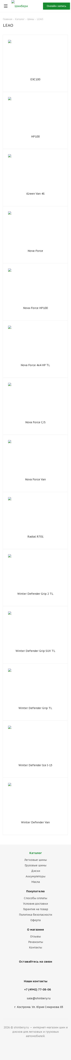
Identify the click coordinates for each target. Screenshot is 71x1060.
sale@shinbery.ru (39, 998)
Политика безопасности (35, 914)
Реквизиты (35, 942)
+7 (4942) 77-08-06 (37, 989)
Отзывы (35, 936)
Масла (35, 882)
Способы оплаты (35, 898)
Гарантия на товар (35, 909)
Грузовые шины (35, 865)
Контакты (35, 947)
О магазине (35, 929)
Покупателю (35, 891)
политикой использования (19, 1044)
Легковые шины (35, 860)
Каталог (35, 853)
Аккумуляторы (35, 876)
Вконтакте (34, 971)
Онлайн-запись (56, 6)
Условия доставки (35, 903)
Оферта (35, 920)
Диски (35, 871)
